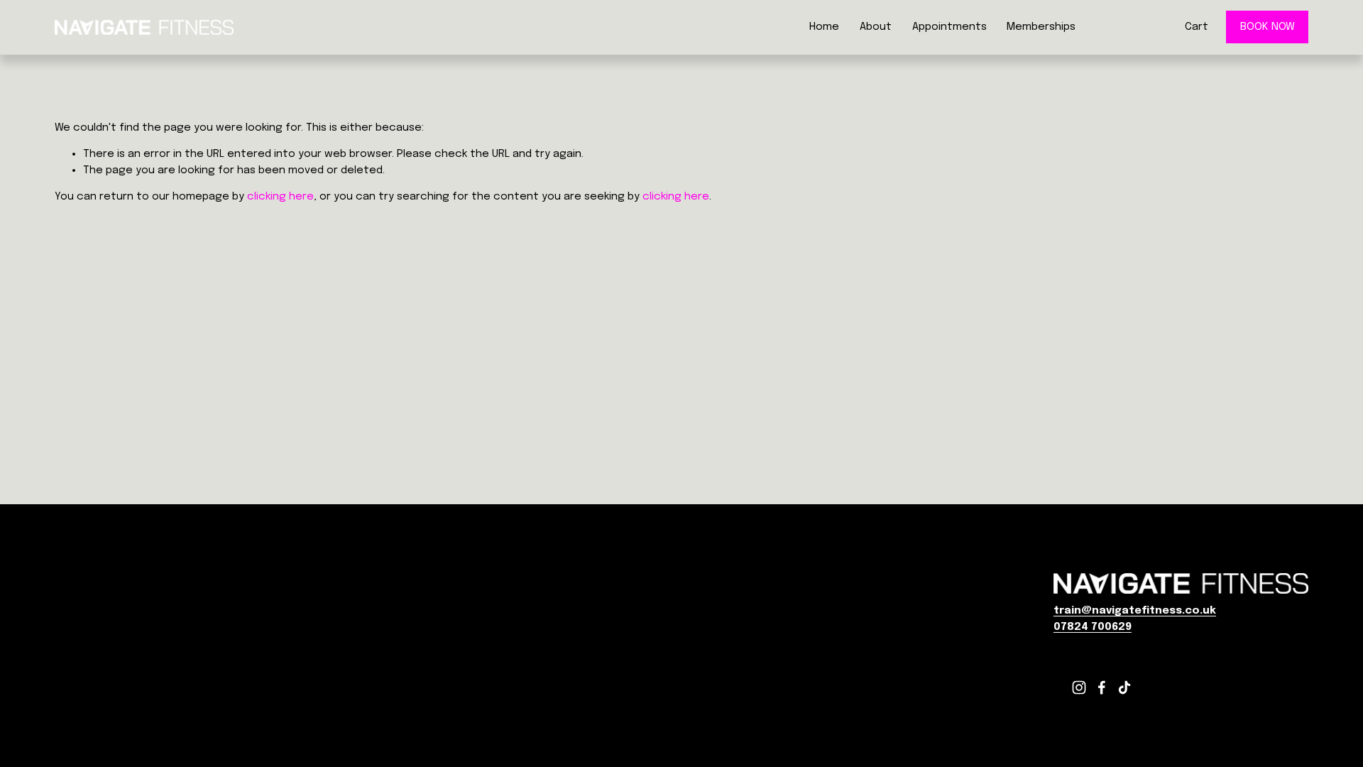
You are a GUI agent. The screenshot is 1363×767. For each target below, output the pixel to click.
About (876, 27)
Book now (1267, 27)
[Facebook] (1102, 687)
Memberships (1041, 27)
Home (824, 27)
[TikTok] (1124, 687)
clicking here (280, 196)
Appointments (949, 27)
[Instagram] (1079, 687)
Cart (1196, 27)
